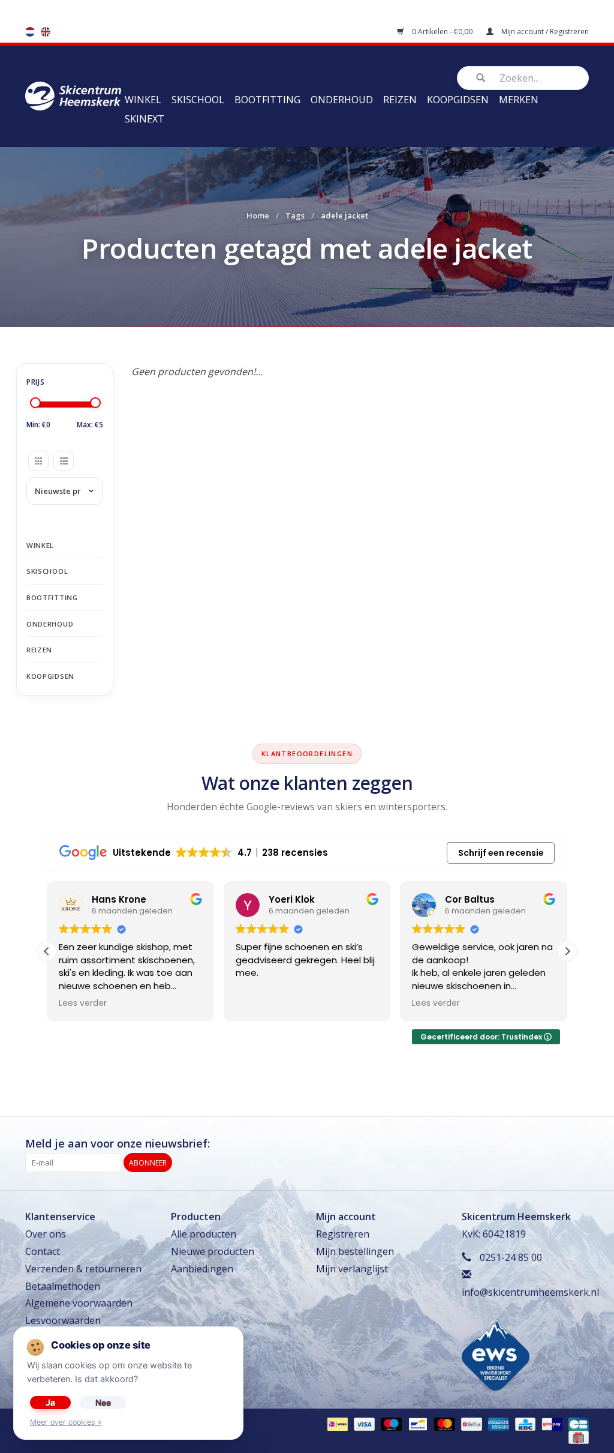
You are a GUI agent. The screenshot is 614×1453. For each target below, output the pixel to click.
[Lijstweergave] (63, 461)
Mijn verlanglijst (352, 1268)
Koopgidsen (458, 99)
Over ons (45, 1234)
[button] (567, 951)
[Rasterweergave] (38, 461)
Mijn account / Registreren (544, 31)
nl (30, 32)
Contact (42, 1251)
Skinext (144, 118)
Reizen (400, 99)
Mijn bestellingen (355, 1251)
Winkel (143, 99)
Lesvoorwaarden (63, 1320)
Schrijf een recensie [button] (501, 853)
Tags (295, 215)
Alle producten (203, 1234)
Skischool (197, 99)
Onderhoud (342, 99)
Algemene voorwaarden (79, 1303)
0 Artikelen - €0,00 (442, 31)
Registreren (342, 1234)
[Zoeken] (480, 78)
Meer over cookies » (66, 1422)
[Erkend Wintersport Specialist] (495, 1354)
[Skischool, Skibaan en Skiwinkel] (73, 94)
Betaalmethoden (62, 1286)
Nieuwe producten (212, 1251)
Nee (103, 1402)
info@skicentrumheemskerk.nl (530, 1292)
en (45, 32)
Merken (518, 99)
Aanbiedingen (202, 1268)
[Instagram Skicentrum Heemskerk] (579, 1144)
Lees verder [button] (83, 1003)
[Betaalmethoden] (336, 1424)
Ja (50, 1402)
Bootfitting (267, 99)
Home (257, 215)
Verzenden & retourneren (83, 1268)
